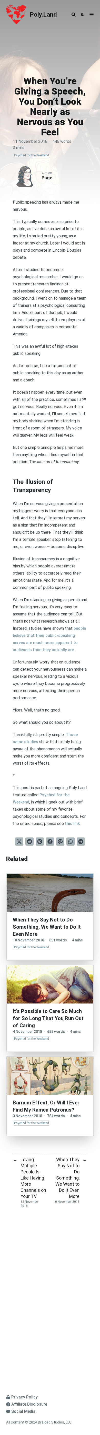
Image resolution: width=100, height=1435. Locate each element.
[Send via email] (60, 841)
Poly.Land (43, 14)
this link (72, 823)
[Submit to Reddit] (29, 841)
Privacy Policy (24, 1397)
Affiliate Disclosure (29, 1404)
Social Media (23, 1411)
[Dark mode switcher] (83, 15)
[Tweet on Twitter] (19, 841)
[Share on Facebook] (50, 841)
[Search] (74, 15)
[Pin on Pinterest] (40, 841)
